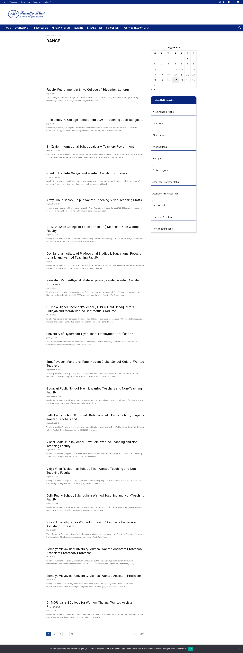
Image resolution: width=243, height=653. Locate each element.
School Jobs (113, 27)
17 (155, 74)
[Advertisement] (95, 67)
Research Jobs (94, 27)
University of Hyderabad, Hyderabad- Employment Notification (89, 334)
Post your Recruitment (136, 27)
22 (187, 74)
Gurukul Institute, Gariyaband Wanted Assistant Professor (86, 173)
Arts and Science (61, 27)
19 (168, 74)
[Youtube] (238, 2)
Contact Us (47, 2)
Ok (190, 649)
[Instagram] (219, 2)
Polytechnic (41, 27)
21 (182, 74)
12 (168, 69)
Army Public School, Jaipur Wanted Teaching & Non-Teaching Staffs (94, 200)
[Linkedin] (224, 2)
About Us (13, 2)
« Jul (153, 89)
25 (161, 80)
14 (182, 69)
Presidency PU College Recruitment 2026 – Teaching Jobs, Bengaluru (94, 120)
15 (187, 69)
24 (155, 80)
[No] (239, 648)
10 (155, 69)
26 (168, 80)
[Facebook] (215, 2)
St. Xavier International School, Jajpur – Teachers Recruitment (90, 146)
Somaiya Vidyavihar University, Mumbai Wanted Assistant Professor (93, 576)
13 (175, 69)
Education (50, 35)
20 (175, 74)
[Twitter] (233, 2)
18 (161, 74)
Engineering (21, 27)
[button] (239, 28)
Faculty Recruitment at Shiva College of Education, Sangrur (87, 89)
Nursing (78, 27)
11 (161, 69)
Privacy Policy (25, 2)
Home (5, 2)
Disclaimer (37, 2)
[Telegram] (229, 2)
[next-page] (78, 634)
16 (72, 634)
